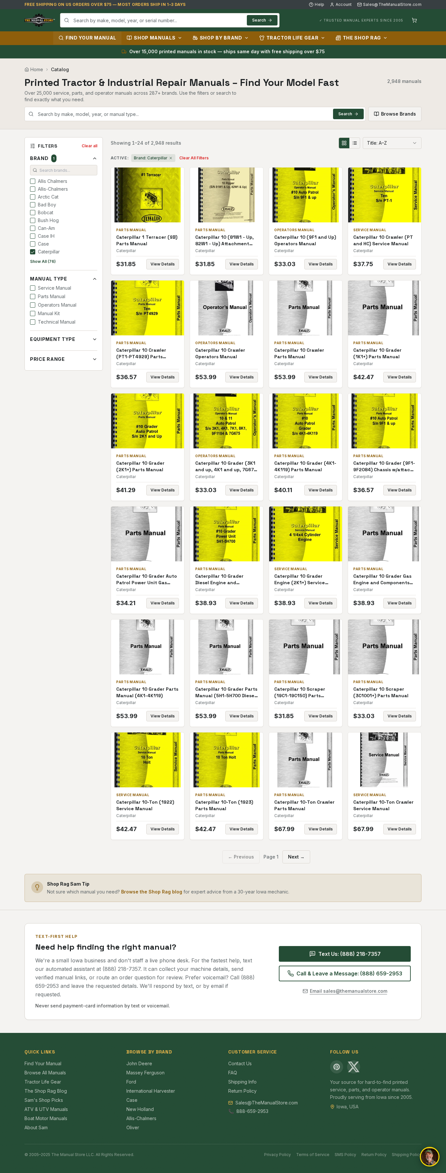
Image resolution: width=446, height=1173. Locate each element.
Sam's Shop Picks (43, 1100)
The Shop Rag (362, 37)
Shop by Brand (221, 37)
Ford (131, 1082)
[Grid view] (344, 143)
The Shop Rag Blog (45, 1091)
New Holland (140, 1109)
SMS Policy (345, 1154)
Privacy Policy (277, 1154)
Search (259, 20)
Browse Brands (398, 114)
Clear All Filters (194, 157)
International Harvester (150, 1091)
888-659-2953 (252, 1111)
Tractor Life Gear (292, 37)
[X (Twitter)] (353, 1066)
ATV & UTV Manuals (46, 1109)
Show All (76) (43, 261)
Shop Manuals (154, 37)
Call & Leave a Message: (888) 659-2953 (349, 973)
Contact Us (240, 1063)
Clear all (89, 145)
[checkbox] (32, 181)
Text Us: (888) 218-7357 (349, 954)
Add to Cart (152, 194)
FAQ (232, 1072)
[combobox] (169, 20)
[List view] (354, 143)
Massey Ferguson (145, 1072)
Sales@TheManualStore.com (392, 4)
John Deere (139, 1063)
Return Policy (242, 1091)
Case (131, 1100)
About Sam (36, 1127)
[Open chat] (429, 1156)
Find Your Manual (91, 37)
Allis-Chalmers (141, 1118)
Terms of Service (312, 1154)
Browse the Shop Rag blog (151, 891)
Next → (296, 857)
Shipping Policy (407, 1154)
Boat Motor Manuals (45, 1118)
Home (36, 69)
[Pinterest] (336, 1066)
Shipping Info (242, 1082)
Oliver (132, 1127)
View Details (163, 264)
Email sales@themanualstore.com (348, 991)
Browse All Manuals (45, 1072)
